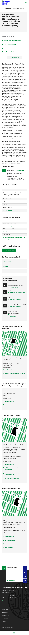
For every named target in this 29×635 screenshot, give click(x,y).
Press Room (5, 618)
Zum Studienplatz (10, 250)
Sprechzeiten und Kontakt (11, 405)
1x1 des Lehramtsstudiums (12, 478)
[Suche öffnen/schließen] (26, 2)
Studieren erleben (14, 287)
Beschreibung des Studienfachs (12, 40)
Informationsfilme (20, 170)
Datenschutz (5, 609)
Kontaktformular (9, 547)
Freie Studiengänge (8, 226)
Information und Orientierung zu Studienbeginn (17, 293)
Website (7, 544)
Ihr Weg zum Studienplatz (11, 51)
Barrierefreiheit (5, 615)
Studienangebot (8, 8)
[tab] (14, 261)
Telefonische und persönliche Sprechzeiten (12, 468)
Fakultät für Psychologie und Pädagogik (15, 373)
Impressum (5, 612)
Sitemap (4, 606)
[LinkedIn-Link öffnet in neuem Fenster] (25, 581)
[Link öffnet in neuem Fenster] (14, 574)
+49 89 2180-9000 (10, 540)
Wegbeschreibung (9, 370)
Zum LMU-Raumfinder (9, 601)
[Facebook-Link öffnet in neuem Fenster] (25, 568)
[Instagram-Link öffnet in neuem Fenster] (25, 576)
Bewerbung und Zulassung (11, 48)
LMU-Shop (4, 621)
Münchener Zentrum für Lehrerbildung (15, 300)
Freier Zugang (6, 231)
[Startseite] (4, 568)
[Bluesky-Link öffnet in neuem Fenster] (25, 572)
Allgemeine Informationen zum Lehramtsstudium (12, 473)
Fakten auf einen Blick (10, 44)
